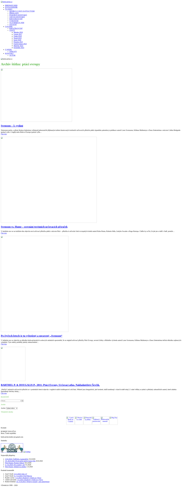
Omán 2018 (18, 36)
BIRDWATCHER (11, 5)
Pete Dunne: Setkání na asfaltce (15, 467)
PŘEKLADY (14, 13)
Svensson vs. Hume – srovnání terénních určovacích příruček (34, 226)
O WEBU (8, 49)
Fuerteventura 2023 (20, 44)
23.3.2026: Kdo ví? (20, 474)
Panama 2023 (18, 42)
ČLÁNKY (8, 9)
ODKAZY (13, 51)
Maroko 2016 (18, 32)
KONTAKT (9, 53)
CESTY (12, 30)
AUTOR (12, 55)
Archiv (3, 408)
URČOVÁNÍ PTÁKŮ (17, 17)
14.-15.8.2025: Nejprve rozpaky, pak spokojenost (32, 482)
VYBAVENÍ (13, 21)
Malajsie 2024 (18, 46)
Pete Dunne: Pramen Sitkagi (14, 463)
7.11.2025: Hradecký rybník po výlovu (28, 478)
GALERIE (9, 26)
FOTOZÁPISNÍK (11, 7)
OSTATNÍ (13, 24)
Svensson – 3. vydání (12, 125)
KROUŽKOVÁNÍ (15, 19)
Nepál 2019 (18, 38)
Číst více (4, 134)
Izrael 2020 (17, 40)
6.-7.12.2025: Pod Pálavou (23, 476)
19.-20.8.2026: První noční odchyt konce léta (20, 461)
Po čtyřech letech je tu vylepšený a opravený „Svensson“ (31, 335)
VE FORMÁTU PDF (16, 23)
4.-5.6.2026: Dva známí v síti (15, 465)
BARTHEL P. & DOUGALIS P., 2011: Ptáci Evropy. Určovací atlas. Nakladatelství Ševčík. (50, 385)
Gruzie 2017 (18, 34)
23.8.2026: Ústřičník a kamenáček (16, 459)
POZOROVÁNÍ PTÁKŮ (18, 15)
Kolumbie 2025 (19, 48)
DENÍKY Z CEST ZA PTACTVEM (21, 11)
